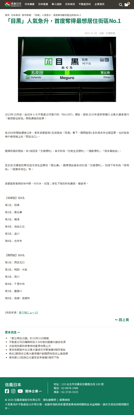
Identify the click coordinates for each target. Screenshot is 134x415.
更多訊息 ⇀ (12, 332)
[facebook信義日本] (7, 391)
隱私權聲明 (49, 400)
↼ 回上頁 (122, 319)
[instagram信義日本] (13, 391)
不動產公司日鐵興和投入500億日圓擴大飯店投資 (37, 342)
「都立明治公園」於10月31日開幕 (29, 338)
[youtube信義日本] (20, 391)
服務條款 (64, 400)
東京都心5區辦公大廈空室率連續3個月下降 (34, 357)
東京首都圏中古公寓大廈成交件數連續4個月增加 (37, 349)
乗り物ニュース (28, 312)
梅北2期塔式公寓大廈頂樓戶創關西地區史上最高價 (38, 353)
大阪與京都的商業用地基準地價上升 (30, 346)
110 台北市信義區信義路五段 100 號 (82, 384)
